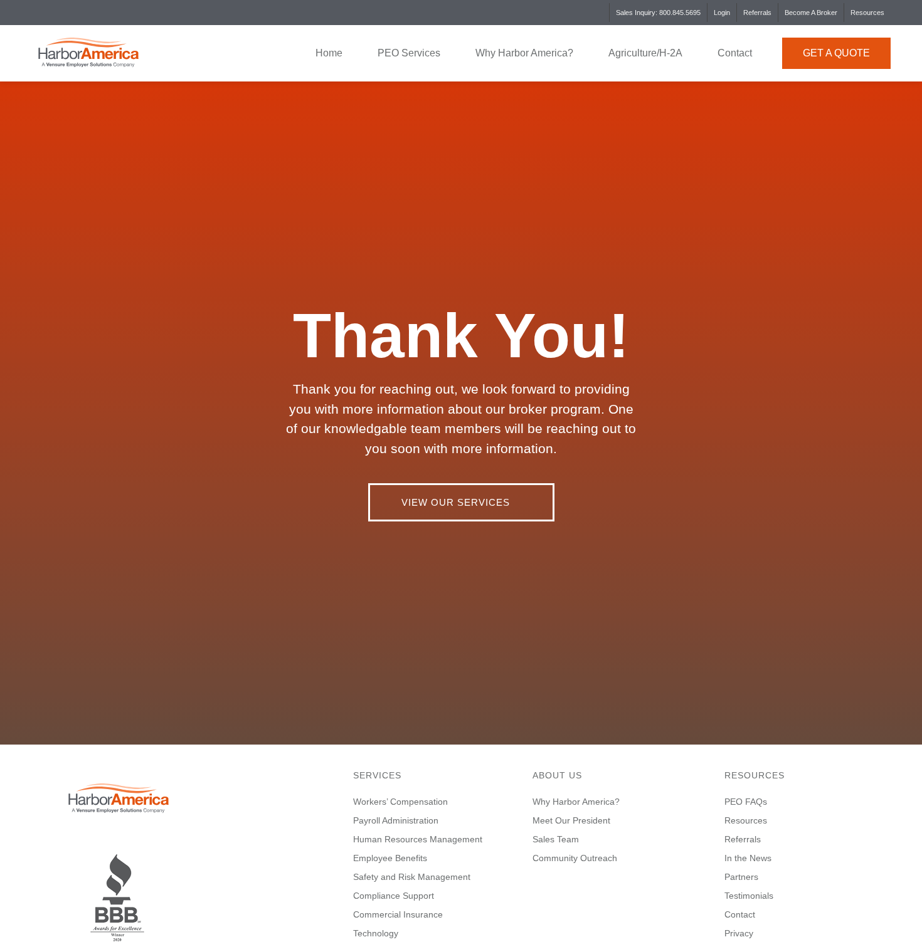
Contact (735, 53)
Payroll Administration (395, 820)
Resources (867, 12)
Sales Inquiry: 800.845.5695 (658, 12)
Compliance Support (393, 896)
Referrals (757, 12)
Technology (375, 933)
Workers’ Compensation (400, 802)
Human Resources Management (417, 839)
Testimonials (748, 896)
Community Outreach (575, 858)
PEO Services (409, 53)
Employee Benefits (390, 858)
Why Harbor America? (524, 53)
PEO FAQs (745, 802)
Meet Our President (571, 820)
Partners (741, 877)
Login (722, 12)
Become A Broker (811, 12)
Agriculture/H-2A (645, 53)
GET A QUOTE (836, 53)
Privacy (738, 933)
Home (328, 53)
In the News (747, 858)
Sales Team (556, 839)
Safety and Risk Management (411, 877)
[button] (461, 502)
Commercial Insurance (398, 914)
